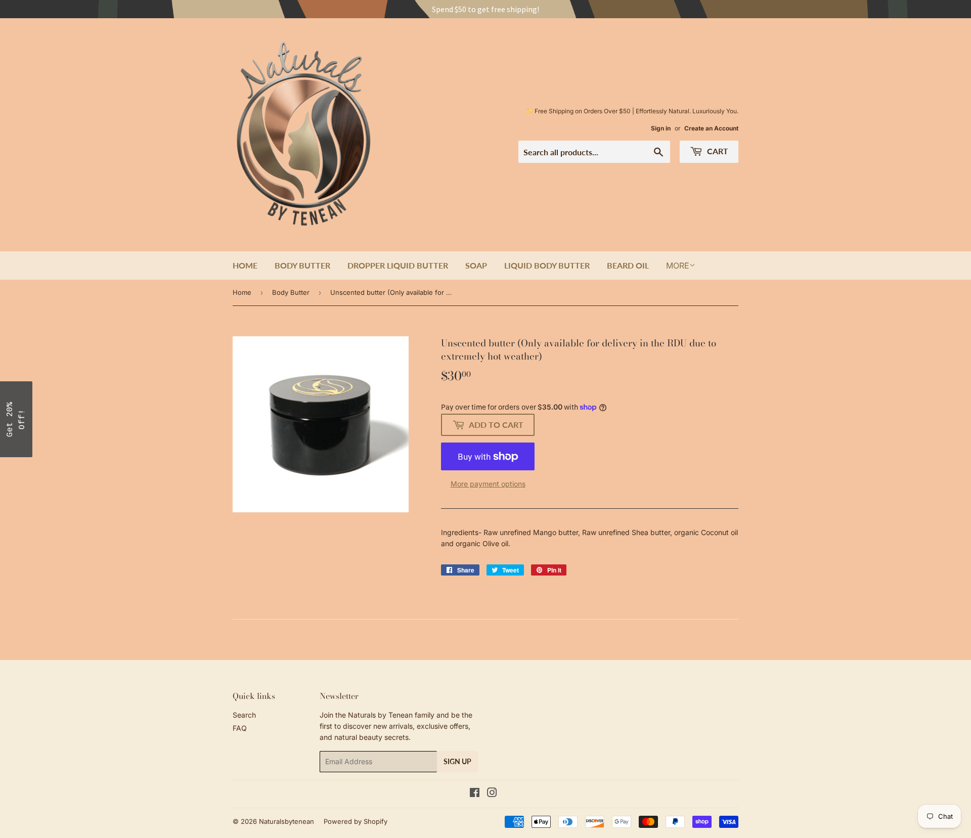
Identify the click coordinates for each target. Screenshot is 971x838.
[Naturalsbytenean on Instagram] (492, 793)
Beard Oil (628, 265)
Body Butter (302, 265)
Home (245, 265)
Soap (476, 265)
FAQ (240, 728)
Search (244, 715)
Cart (716, 151)
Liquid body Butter (547, 265)
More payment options (488, 483)
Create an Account (711, 128)
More (677, 265)
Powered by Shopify (355, 821)
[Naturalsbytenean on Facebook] (474, 793)
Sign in (661, 128)
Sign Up (457, 761)
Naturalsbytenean (286, 821)
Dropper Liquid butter (397, 265)
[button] (16, 419)
